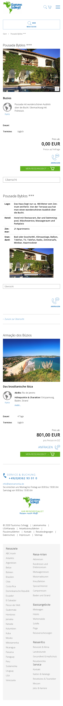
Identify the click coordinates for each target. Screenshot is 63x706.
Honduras (10, 614)
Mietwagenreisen (41, 572)
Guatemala (11, 609)
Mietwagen (38, 609)
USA (8, 675)
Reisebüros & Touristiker (44, 678)
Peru (8, 661)
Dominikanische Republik (17, 591)
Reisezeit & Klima (41, 647)
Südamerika (11, 666)
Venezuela (11, 680)
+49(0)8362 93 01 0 (23, 478)
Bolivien (9, 572)
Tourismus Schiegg (19, 525)
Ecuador (10, 595)
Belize (8, 567)
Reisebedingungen (44, 531)
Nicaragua (10, 647)
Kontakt (27, 531)
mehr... (18, 405)
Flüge (35, 628)
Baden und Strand (41, 595)
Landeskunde (39, 651)
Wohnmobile (39, 618)
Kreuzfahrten (39, 581)
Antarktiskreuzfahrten (29, 528)
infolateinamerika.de (13, 483)
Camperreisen (39, 590)
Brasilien (10, 577)
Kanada (9, 623)
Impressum (24, 535)
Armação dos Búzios (17, 335)
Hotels (36, 614)
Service (37, 664)
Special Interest (40, 586)
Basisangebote (41, 604)
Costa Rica (11, 586)
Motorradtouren (40, 576)
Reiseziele (12, 548)
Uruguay (9, 670)
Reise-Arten (40, 554)
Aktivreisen (38, 559)
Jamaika (9, 619)
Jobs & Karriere (40, 688)
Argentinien (11, 562)
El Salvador (11, 600)
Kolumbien (11, 628)
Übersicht (11, 179)
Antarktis (10, 558)
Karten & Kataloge (41, 674)
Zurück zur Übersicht (14, 319)
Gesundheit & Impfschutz (45, 656)
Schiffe (36, 623)
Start (5, 34)
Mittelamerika (12, 642)
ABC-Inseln (11, 553)
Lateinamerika (39, 525)
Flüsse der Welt (13, 605)
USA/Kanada (9, 528)
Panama (10, 652)
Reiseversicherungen (42, 633)
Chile (8, 581)
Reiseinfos (39, 642)
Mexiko (9, 638)
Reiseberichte (39, 661)
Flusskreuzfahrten (11, 531)
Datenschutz (9, 535)
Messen (36, 683)
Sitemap (38, 535)
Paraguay (10, 656)
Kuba (8, 633)
